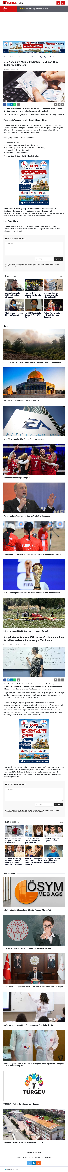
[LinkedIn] (11, 104)
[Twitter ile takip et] (29, 1163)
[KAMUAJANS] (13, 2)
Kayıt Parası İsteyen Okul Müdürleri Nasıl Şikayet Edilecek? (37, 9)
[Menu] (58, 3)
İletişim (31, 1157)
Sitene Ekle (48, 1157)
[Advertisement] (34, 25)
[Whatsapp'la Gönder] (14, 104)
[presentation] (10, 9)
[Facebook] (4, 104)
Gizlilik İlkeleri (39, 1157)
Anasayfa (8, 57)
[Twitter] (8, 104)
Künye (25, 1157)
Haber (15, 57)
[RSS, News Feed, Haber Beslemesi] (38, 1163)
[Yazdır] (18, 104)
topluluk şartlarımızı (19, 264)
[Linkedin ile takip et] (34, 1163)
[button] (55, 104)
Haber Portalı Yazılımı (12, 1169)
